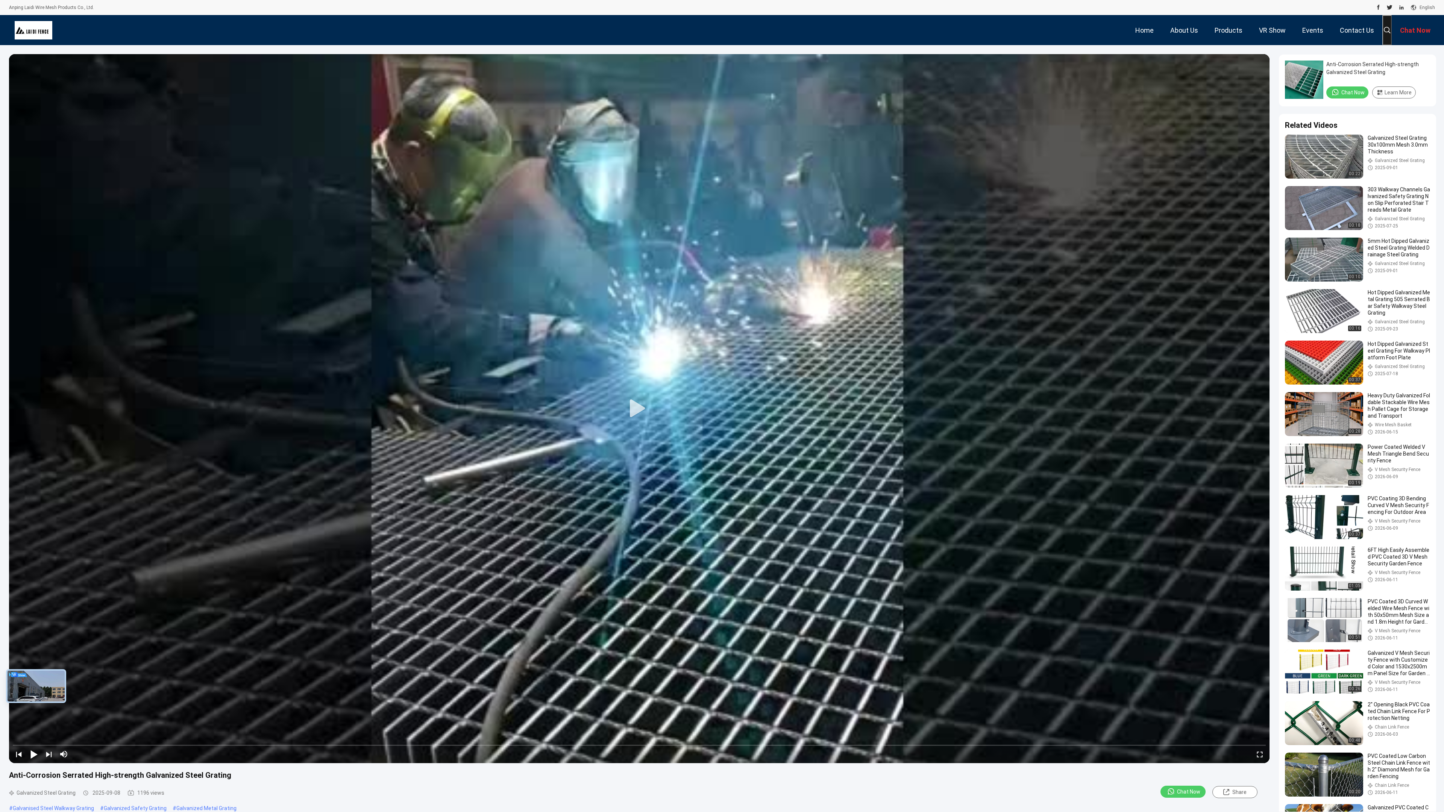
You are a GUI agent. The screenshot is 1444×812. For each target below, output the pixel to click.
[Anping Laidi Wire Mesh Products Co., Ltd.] (33, 30)
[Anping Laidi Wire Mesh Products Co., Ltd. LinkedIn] (1401, 7)
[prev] (18, 754)
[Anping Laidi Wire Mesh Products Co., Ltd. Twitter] (1389, 7)
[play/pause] (33, 754)
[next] (48, 754)
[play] (639, 408)
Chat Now (1188, 792)
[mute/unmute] (63, 754)
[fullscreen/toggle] (1259, 754)
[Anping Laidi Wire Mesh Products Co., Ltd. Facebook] (1378, 7)
